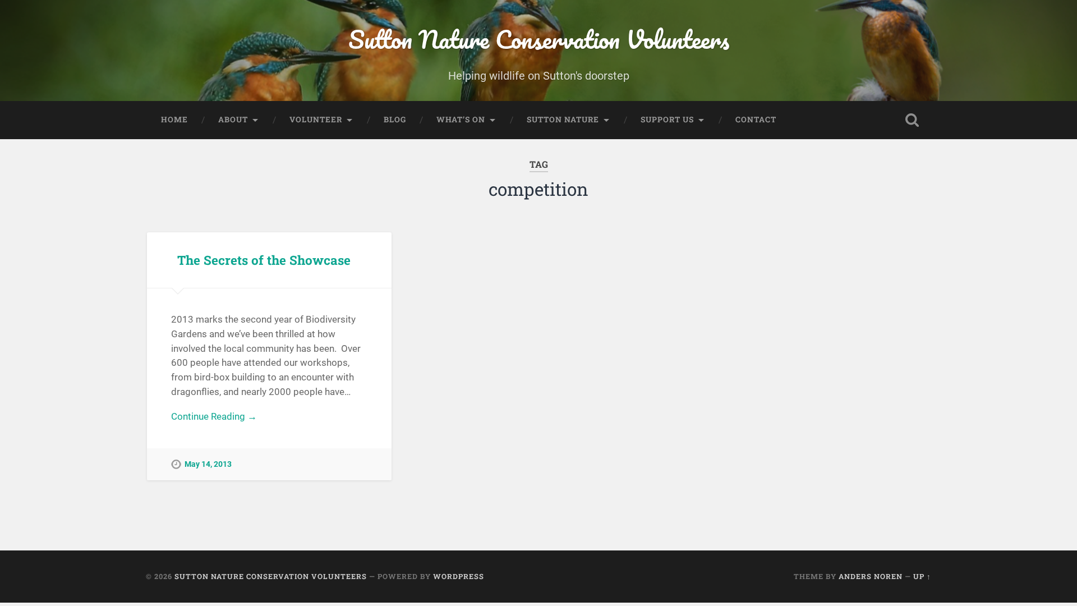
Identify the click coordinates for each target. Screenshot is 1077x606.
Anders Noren (871, 576)
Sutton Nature (563, 119)
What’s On (460, 119)
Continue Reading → (214, 416)
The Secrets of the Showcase (264, 259)
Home (174, 119)
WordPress (458, 576)
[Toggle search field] (912, 120)
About (233, 119)
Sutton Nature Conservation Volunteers (538, 39)
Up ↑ (922, 576)
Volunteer (315, 119)
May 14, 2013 (208, 464)
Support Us (667, 119)
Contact (755, 119)
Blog (395, 119)
